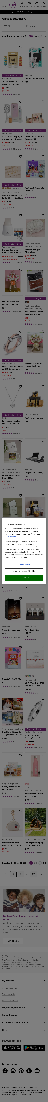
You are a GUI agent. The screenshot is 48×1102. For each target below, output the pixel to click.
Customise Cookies (24, 564)
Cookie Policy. (10, 536)
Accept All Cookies (24, 578)
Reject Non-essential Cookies (24, 571)
